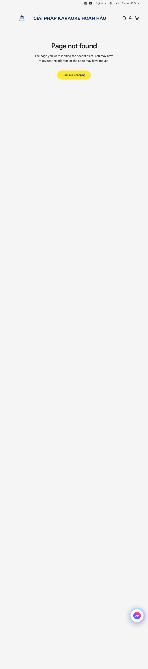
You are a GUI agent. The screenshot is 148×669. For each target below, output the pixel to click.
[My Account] (130, 18)
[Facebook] (85, 3)
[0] (136, 18)
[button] (136, 615)
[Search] (124, 18)
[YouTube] (90, 3)
